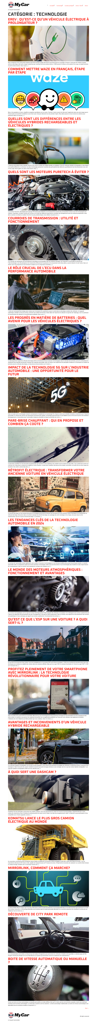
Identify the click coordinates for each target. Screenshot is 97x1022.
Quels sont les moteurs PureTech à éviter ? (48, 172)
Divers (86, 5)
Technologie (59, 5)
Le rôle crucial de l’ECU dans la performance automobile (37, 269)
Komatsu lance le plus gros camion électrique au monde (41, 820)
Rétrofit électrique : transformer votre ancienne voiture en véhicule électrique (46, 472)
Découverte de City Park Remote (38, 914)
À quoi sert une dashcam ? (32, 772)
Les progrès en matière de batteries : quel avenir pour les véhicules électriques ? (47, 319)
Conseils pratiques (69, 5)
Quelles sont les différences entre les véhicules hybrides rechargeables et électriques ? (44, 122)
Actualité (52, 5)
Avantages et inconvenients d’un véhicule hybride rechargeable (47, 724)
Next (87, 1008)
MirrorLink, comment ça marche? (39, 868)
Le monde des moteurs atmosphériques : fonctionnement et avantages (45, 571)
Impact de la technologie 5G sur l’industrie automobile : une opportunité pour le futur (48, 371)
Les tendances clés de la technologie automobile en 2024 (43, 521)
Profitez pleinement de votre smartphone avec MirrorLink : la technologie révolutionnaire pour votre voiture (47, 672)
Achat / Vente (79, 5)
